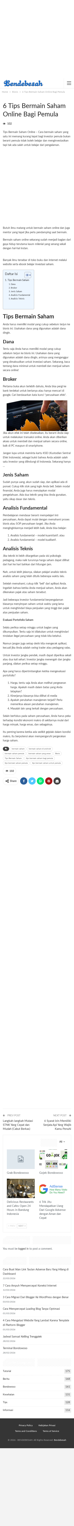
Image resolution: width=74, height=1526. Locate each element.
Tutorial (7, 1371)
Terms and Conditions (26, 1431)
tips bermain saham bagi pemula (39, 758)
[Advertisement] (37, 39)
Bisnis (4, 98)
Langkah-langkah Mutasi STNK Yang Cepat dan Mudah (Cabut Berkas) (18, 1125)
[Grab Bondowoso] (21, 1159)
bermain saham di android (40, 749)
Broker (14, 288)
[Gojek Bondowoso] (53, 1159)
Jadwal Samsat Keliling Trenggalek (22, 1336)
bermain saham (18, 749)
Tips (5, 1402)
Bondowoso (9, 1387)
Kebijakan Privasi (47, 1425)
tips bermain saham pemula (16, 763)
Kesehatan (8, 1394)
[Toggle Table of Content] (26, 275)
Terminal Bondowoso (15, 1348)
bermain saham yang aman (39, 754)
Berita (6, 1379)
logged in (23, 1249)
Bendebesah (60, 1440)
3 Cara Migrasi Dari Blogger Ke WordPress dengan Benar (36, 1297)
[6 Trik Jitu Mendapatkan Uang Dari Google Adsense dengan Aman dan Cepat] (53, 1188)
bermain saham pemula (14, 754)
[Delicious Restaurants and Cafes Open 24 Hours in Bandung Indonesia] (21, 1188)
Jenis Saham (16, 291)
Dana (13, 284)
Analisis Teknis (17, 299)
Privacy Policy (26, 1425)
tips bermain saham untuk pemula (46, 763)
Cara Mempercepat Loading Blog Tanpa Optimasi (31, 1309)
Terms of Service (51, 1431)
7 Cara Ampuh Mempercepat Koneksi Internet (30, 1285)
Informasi (8, 1410)
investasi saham (44, 264)
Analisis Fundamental (20, 295)
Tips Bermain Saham (18, 280)
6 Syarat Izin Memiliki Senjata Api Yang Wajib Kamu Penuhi (57, 1125)
